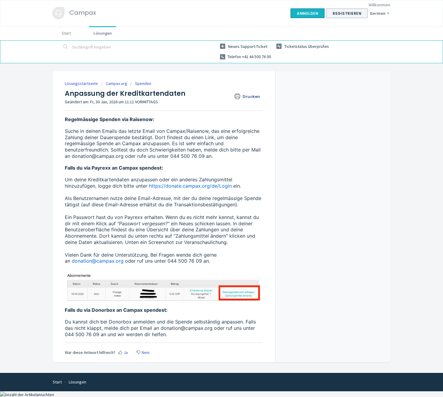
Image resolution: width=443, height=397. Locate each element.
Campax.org (116, 83)
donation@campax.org (98, 156)
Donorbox (120, 322)
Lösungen (102, 33)
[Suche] (65, 47)
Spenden (143, 83)
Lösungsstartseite (82, 83)
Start (66, 33)
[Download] (210, 120)
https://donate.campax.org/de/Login (190, 186)
